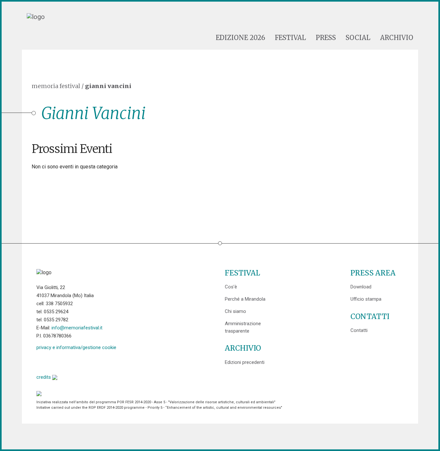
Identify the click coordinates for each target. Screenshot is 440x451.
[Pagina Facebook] (41, 361)
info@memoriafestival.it (77, 328)
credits (44, 377)
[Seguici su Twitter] (58, 361)
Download (360, 287)
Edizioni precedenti (244, 362)
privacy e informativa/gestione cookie (76, 347)
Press (326, 37)
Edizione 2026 (240, 37)
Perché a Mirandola (245, 299)
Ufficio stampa (365, 299)
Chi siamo (235, 311)
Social (358, 37)
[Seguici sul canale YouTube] (74, 361)
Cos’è (231, 287)
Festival (290, 37)
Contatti (359, 330)
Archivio (396, 37)
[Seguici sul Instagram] (91, 361)
